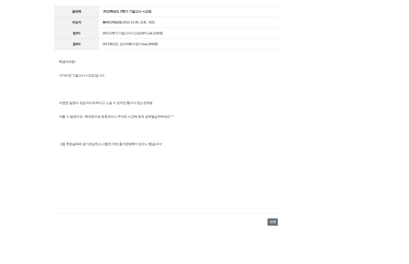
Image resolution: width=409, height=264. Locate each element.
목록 (273, 222)
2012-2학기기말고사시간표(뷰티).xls (127, 33)
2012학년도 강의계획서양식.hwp (125, 44)
